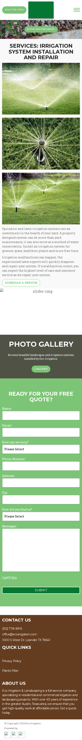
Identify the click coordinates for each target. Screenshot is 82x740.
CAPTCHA (9, 578)
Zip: (5, 493)
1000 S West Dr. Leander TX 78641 (26, 640)
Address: (8, 476)
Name (6, 409)
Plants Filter (10, 671)
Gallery (41, 369)
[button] (77, 311)
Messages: (9, 526)
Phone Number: (13, 459)
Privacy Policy (11, 661)
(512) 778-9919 (14, 9)
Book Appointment (41, 29)
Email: (7, 425)
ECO (41, 9)
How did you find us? (17, 509)
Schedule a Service (21, 282)
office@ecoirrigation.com (19, 634)
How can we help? (15, 442)
